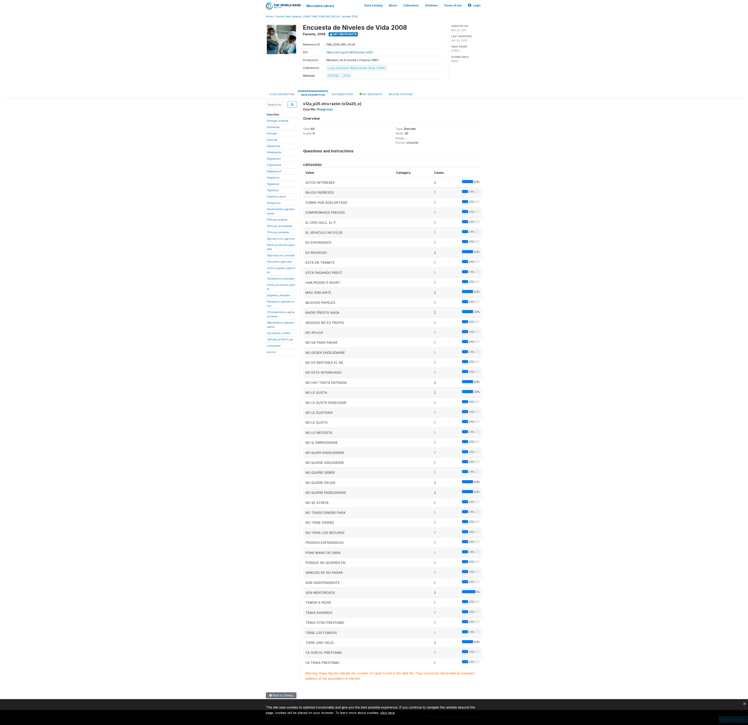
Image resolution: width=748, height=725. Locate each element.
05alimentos (274, 152)
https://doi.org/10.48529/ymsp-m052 (349, 52)
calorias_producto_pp (280, 339)
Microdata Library (320, 6)
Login (477, 5)
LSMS (306, 16)
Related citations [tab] (401, 94)
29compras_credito (278, 333)
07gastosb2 (274, 164)
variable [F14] (349, 16)
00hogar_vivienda (277, 120)
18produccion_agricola (281, 238)
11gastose (273, 190)
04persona (273, 146)
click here (387, 713)
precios (271, 351)
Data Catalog (373, 5)
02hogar (272, 133)
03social (272, 139)
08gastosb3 (274, 171)
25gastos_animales (278, 295)
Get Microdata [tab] (372, 94)
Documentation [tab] (342, 94)
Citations (431, 5)
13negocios (274, 202)
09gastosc (273, 177)
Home (269, 16)
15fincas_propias (277, 219)
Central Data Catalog (288, 16)
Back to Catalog (282, 695)
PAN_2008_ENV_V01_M (325, 16)
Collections (411, 5)
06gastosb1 (274, 158)
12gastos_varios (276, 196)
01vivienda (273, 127)
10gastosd (273, 183)
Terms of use (453, 5)
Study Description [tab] (281, 94)
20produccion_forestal (281, 255)
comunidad (273, 345)
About (393, 5)
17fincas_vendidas (278, 232)
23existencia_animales (281, 278)
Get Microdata (345, 34)
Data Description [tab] (313, 94)
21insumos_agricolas (279, 261)
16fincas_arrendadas (279, 226)
